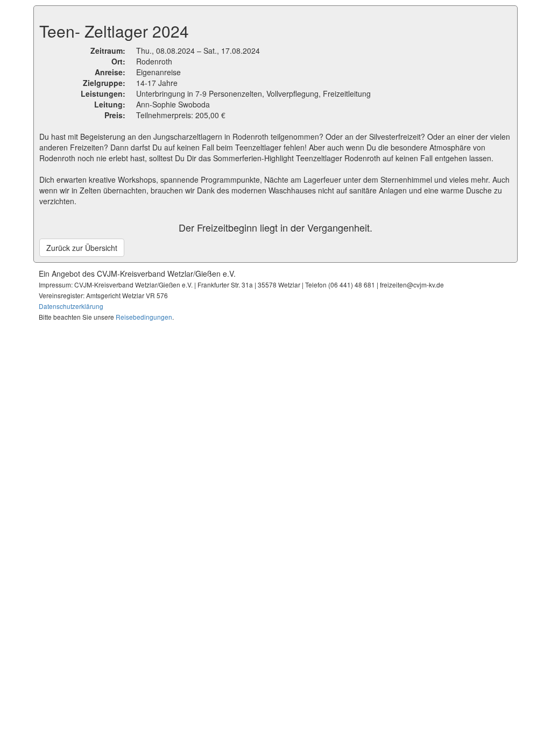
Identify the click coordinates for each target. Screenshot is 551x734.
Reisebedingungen (144, 316)
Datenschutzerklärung (71, 306)
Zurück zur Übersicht (81, 247)
